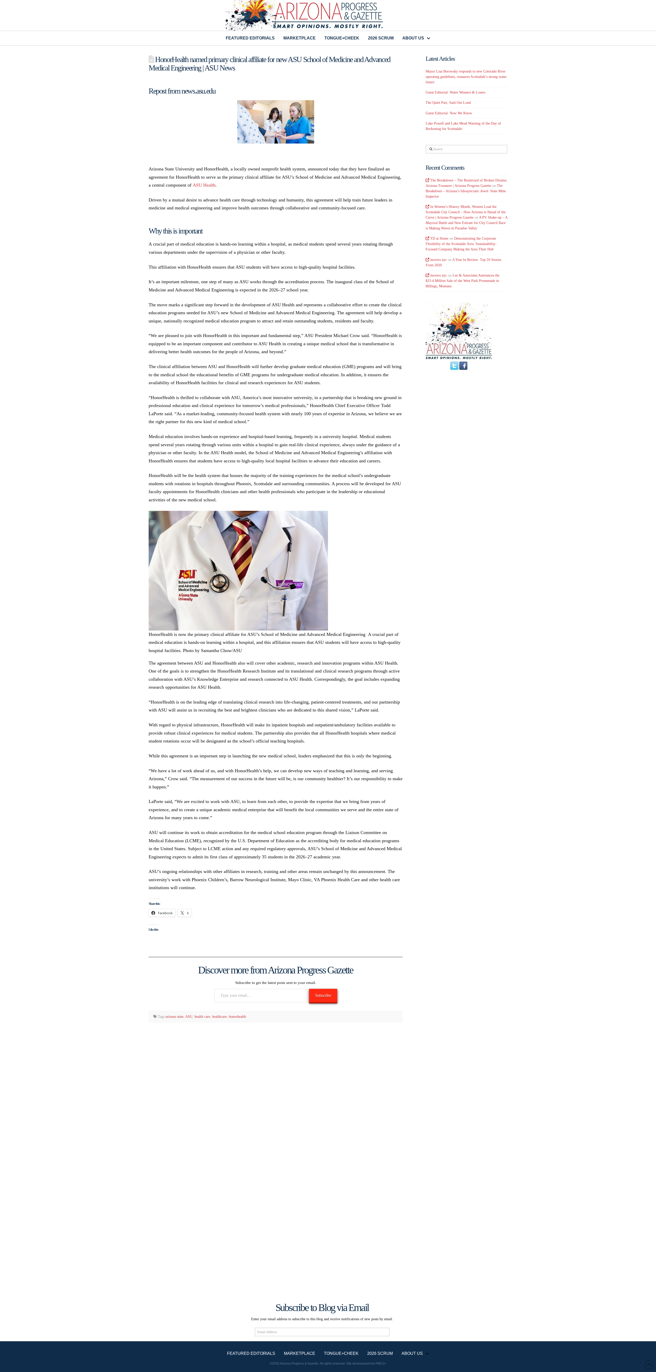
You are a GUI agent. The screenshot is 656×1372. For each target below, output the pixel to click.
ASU (188, 1017)
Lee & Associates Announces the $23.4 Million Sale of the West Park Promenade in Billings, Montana (462, 280)
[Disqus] (276, 1093)
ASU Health (204, 185)
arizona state (174, 1017)
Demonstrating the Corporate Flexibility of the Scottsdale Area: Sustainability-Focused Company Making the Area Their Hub (461, 244)
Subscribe (323, 995)
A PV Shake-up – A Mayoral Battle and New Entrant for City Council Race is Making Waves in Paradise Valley (466, 223)
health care (202, 1017)
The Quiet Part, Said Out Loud (448, 103)
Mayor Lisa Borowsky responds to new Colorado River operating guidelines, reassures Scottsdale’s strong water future (466, 76)
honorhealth (237, 1017)
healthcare (219, 1017)
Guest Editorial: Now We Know (449, 113)
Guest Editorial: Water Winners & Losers (455, 92)
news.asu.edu (198, 91)
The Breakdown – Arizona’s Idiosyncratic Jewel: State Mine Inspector (466, 191)
